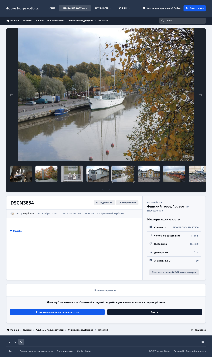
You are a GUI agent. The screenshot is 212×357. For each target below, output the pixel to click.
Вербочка (28, 213)
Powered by (190, 351)
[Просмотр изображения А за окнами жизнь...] (72, 174)
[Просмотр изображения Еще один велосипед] (200, 174)
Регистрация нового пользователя (57, 312)
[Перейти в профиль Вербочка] (12, 213)
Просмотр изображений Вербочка (104, 213)
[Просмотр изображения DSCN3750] (149, 174)
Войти (155, 312)
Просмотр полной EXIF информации (174, 272)
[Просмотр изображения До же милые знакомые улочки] (97, 174)
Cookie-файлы (84, 351)
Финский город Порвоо (165, 206)
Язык (11, 351)
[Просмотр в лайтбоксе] (106, 94)
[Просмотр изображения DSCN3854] (123, 174)
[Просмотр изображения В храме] (21, 174)
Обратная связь (65, 351)
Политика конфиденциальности (36, 351)
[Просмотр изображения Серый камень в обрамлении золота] (46, 174)
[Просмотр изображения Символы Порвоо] (174, 174)
